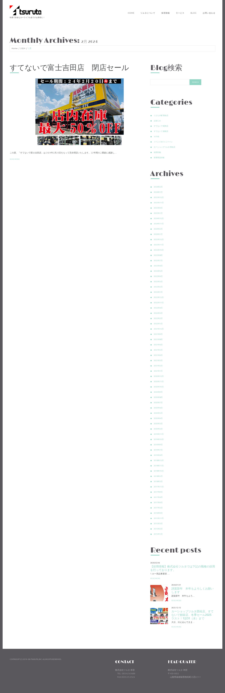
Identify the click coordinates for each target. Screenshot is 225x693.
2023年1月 (158, 292)
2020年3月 (158, 424)
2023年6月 (158, 266)
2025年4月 (158, 208)
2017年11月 (159, 487)
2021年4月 (158, 355)
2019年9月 (158, 445)
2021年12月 (159, 329)
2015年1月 (158, 534)
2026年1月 (158, 192)
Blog (194, 13)
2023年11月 (159, 245)
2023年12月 (159, 239)
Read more (15, 159)
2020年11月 (159, 381)
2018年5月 (158, 476)
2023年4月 (158, 276)
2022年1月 (158, 324)
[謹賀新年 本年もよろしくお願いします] (159, 592)
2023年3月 (158, 281)
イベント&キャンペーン (163, 142)
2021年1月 (158, 371)
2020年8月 (158, 397)
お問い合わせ (209, 13)
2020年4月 (158, 418)
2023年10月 (159, 250)
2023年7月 (158, 260)
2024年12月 (159, 218)
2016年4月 (158, 513)
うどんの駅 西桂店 (161, 115)
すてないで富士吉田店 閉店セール (69, 67)
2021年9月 (158, 334)
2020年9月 (158, 392)
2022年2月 (158, 318)
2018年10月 (159, 471)
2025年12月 (159, 197)
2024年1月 (158, 234)
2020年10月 (159, 387)
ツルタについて (147, 13)
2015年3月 (158, 523)
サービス (180, 13)
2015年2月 (158, 529)
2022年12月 (159, 297)
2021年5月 (158, 350)
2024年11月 (159, 224)
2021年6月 (158, 345)
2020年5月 (158, 413)
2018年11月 (159, 466)
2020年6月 (158, 408)
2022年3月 (158, 313)
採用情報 (165, 13)
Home (131, 13)
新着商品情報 (159, 158)
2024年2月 (158, 229)
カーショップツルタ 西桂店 (164, 147)
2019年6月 (158, 455)
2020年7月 (158, 402)
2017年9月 (158, 492)
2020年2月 (158, 429)
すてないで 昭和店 (161, 126)
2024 (22, 48)
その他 (156, 136)
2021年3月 (158, 360)
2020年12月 (159, 376)
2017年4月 (158, 502)
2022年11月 (159, 303)
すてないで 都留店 (161, 131)
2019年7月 (158, 450)
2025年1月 (158, 213)
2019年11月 (159, 434)
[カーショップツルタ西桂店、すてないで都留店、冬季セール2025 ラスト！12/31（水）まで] (159, 615)
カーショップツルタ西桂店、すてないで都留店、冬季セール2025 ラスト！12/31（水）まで (192, 615)
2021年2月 (158, 366)
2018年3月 (158, 481)
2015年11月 (159, 518)
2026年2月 (158, 187)
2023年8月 (158, 255)
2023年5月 (158, 271)
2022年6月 (158, 308)
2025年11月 (159, 203)
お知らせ (157, 121)
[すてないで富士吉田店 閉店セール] (77, 111)
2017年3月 (158, 508)
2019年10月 (159, 439)
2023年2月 (158, 287)
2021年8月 (158, 339)
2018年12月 (159, 460)
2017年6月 (158, 497)
